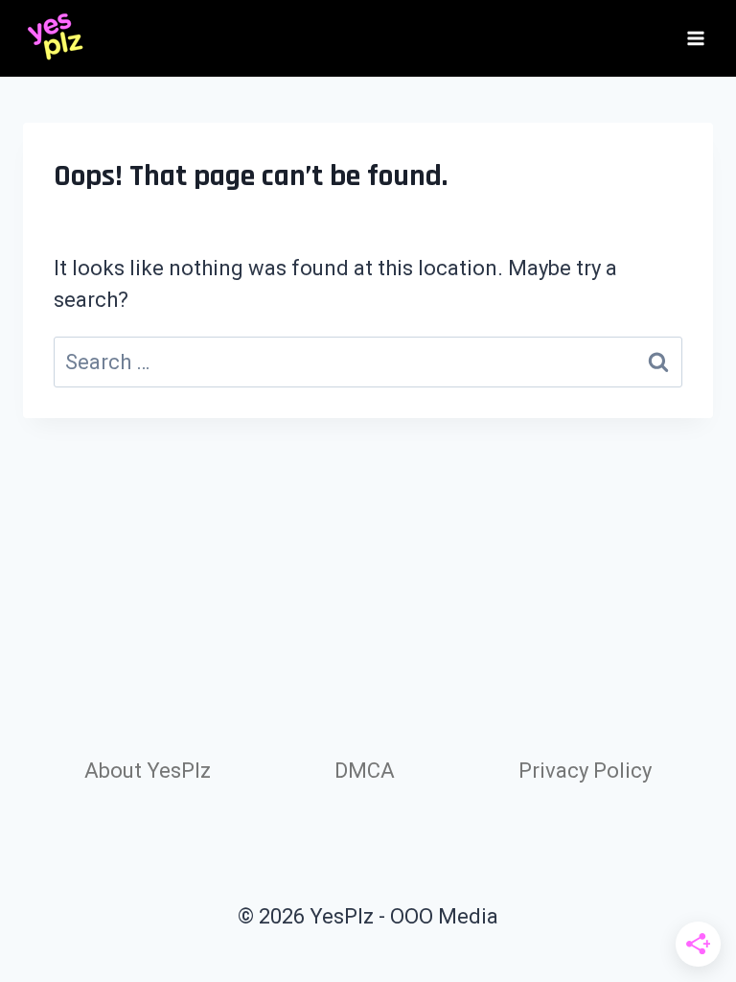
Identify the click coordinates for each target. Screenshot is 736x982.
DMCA (364, 771)
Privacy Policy (585, 771)
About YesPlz (147, 771)
